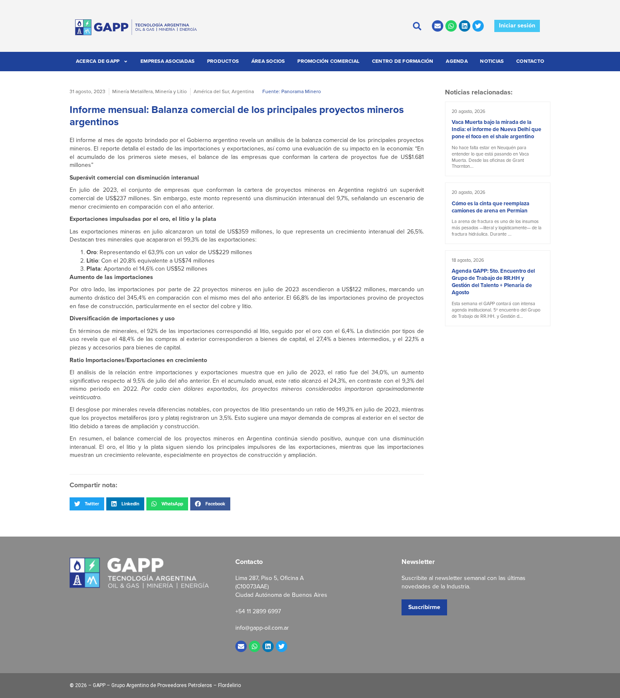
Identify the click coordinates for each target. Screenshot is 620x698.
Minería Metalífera (132, 91)
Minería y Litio (171, 91)
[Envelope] (437, 26)
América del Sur (211, 91)
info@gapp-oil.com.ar (262, 627)
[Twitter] (478, 26)
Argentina (243, 91)
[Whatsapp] (451, 26)
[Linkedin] (464, 26)
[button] (87, 503)
